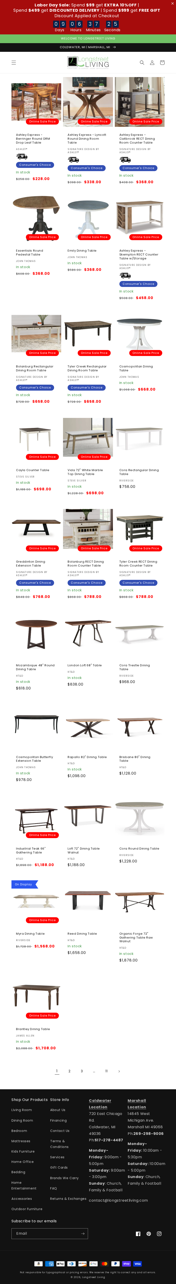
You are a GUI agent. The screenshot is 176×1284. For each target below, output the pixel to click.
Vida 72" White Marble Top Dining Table (85, 472)
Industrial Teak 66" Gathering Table (31, 851)
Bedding (18, 1172)
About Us (58, 1110)
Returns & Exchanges (68, 1198)
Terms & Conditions (59, 1144)
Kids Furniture (23, 1151)
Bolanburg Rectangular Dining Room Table (35, 368)
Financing (58, 1120)
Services (57, 1157)
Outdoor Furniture (26, 1209)
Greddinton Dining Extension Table (30, 564)
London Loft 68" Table (85, 665)
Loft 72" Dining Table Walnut (84, 851)
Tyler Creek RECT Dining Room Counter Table (138, 564)
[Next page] (119, 1071)
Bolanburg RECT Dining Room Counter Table (86, 564)
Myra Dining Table (30, 934)
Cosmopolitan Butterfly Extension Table (34, 759)
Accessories (21, 1198)
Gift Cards (59, 1167)
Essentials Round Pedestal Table (29, 253)
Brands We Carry (64, 1178)
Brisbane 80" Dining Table (135, 759)
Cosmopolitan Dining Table (136, 368)
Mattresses (20, 1141)
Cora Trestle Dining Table (134, 667)
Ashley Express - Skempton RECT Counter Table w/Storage (139, 255)
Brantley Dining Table (33, 1029)
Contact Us (60, 1130)
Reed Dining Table (82, 934)
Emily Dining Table (82, 251)
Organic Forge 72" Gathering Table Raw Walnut (136, 938)
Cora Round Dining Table (139, 849)
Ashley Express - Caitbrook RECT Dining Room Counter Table (137, 139)
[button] (14, 63)
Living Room (21, 1110)
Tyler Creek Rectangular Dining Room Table (87, 368)
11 (106, 1071)
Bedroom (19, 1130)
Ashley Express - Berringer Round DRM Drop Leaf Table (33, 139)
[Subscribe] (83, 1233)
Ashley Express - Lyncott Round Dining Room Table (87, 139)
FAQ (53, 1188)
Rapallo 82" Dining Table (87, 757)
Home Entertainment (24, 1185)
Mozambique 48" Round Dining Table (35, 667)
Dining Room (22, 1120)
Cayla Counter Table (32, 470)
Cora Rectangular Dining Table (139, 472)
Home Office (22, 1161)
